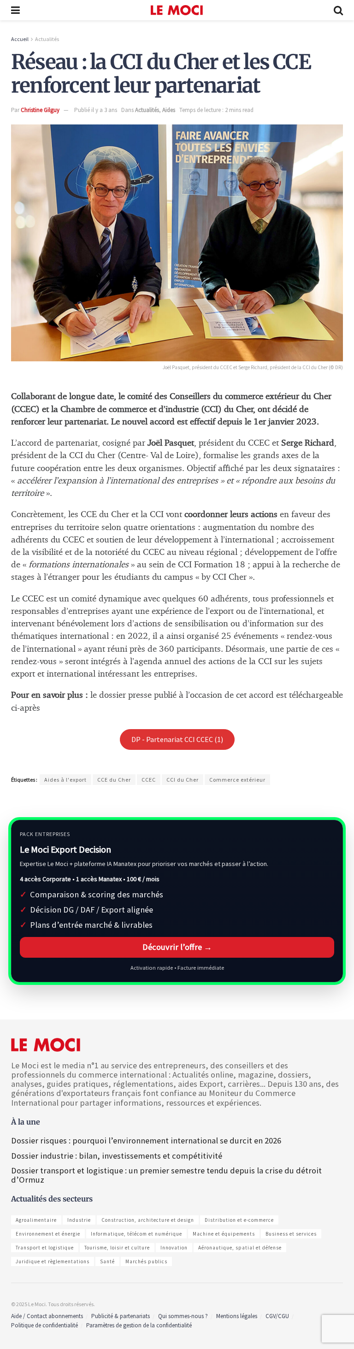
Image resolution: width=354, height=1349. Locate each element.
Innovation (174, 1247)
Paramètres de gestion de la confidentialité (139, 1325)
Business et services (291, 1234)
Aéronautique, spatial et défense (240, 1247)
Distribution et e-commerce (239, 1220)
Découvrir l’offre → (177, 947)
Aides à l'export (65, 779)
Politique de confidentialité (44, 1325)
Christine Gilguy (40, 110)
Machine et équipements (224, 1234)
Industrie (79, 1220)
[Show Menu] (15, 10)
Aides (168, 110)
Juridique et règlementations (52, 1261)
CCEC (149, 779)
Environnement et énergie (48, 1234)
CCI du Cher (182, 779)
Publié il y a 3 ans (95, 110)
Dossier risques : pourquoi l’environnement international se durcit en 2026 (146, 1140)
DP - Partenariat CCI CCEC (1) (177, 739)
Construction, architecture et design (147, 1220)
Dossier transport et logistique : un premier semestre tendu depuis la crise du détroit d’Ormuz (166, 1175)
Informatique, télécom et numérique (136, 1234)
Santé (107, 1261)
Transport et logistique (45, 1247)
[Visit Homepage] (177, 10)
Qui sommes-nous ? (183, 1316)
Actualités (47, 38)
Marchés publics (146, 1261)
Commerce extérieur (237, 779)
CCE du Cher (114, 779)
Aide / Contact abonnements (47, 1316)
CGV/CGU (277, 1316)
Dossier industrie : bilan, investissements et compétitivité (116, 1155)
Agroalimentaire (36, 1220)
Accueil (20, 38)
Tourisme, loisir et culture (117, 1247)
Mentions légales (236, 1316)
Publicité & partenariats (120, 1316)
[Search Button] (338, 10)
